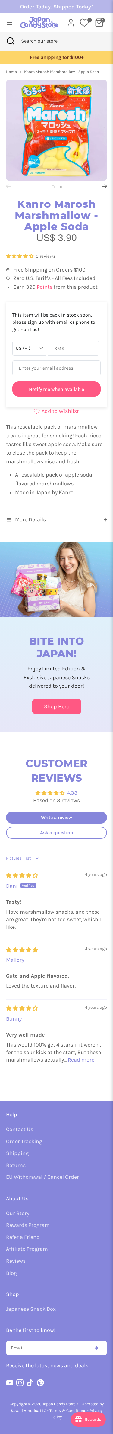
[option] (56, 57)
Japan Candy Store (59, 1404)
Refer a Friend (23, 1237)
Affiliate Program (27, 1249)
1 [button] (53, 186)
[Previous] (8, 186)
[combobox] (47, 41)
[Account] (71, 21)
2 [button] (61, 187)
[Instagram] (20, 1382)
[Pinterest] (40, 1382)
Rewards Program (28, 1225)
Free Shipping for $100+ (56, 57)
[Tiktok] (30, 1382)
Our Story (17, 1213)
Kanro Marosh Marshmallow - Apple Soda (61, 71)
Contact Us (19, 1129)
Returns (16, 1165)
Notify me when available (56, 389)
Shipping (17, 1153)
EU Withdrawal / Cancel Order (42, 1177)
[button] (20, 256)
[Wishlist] (84, 22)
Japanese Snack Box (31, 1309)
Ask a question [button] (56, 832)
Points (44, 287)
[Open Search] (11, 41)
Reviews (16, 1261)
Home (11, 71)
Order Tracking (24, 1141)
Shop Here (56, 706)
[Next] (104, 186)
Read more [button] (81, 1059)
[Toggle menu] (8, 22)
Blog (11, 1273)
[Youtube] (9, 1382)
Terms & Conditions (67, 1410)
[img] (22, 875)
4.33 (72, 792)
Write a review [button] (56, 817)
